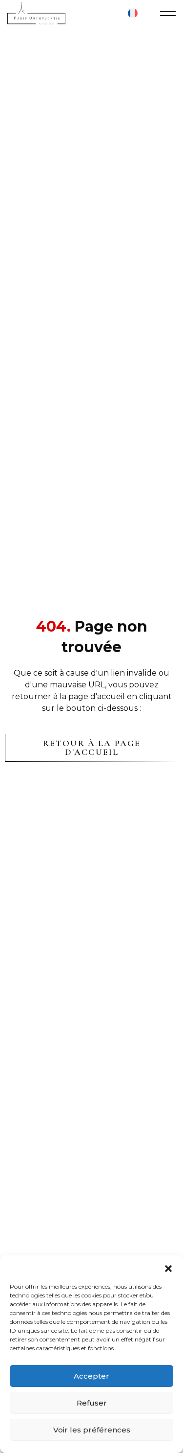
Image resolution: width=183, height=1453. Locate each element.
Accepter (91, 1376)
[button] (168, 1267)
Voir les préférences (91, 1429)
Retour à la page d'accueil (92, 747)
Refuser (92, 1403)
